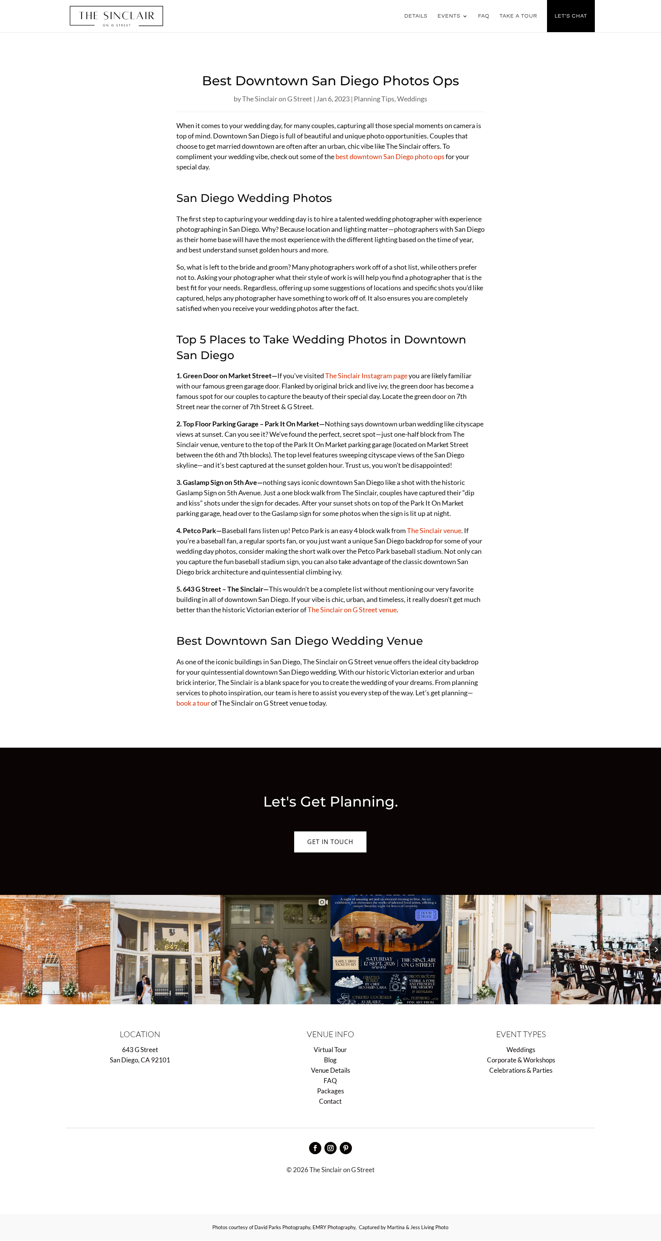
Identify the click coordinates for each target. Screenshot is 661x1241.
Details (416, 16)
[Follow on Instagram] (330, 1148)
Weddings (412, 98)
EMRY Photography (334, 1227)
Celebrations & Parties (520, 1070)
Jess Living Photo (429, 1227)
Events (449, 16)
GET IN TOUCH (330, 842)
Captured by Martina (382, 1227)
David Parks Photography (282, 1227)
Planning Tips (374, 98)
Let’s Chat (571, 16)
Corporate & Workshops (521, 1060)
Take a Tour (518, 16)
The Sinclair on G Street (277, 98)
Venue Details (330, 1070)
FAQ (484, 16)
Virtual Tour (330, 1050)
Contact (330, 1101)
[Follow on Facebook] (315, 1148)
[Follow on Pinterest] (346, 1148)
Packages (330, 1091)
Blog (330, 1060)
